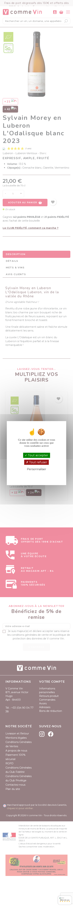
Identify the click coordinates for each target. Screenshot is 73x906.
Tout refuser (37, 462)
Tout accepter (37, 455)
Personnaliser (36, 469)
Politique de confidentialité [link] (36, 475)
